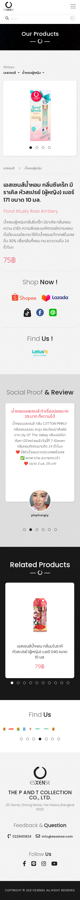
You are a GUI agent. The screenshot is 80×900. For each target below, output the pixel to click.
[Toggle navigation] (71, 6)
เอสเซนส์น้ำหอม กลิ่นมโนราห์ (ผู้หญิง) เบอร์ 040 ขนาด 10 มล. (39, 657)
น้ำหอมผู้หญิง (31, 72)
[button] (30, 147)
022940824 (21, 836)
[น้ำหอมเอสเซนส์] (9, 6)
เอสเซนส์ (9, 72)
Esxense (39, 890)
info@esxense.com (57, 836)
